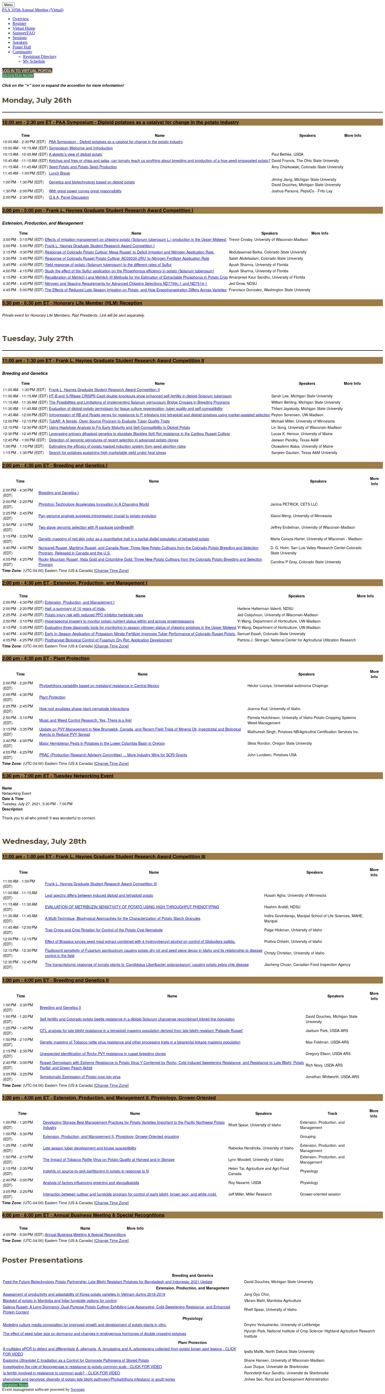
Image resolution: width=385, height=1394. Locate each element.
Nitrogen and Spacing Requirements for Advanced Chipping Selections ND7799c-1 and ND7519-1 (126, 283)
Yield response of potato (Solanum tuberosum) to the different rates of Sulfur (108, 264)
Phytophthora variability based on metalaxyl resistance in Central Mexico (99, 685)
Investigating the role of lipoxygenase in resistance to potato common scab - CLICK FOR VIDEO (82, 1366)
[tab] (192, 122)
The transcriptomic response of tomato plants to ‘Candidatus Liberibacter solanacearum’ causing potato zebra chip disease (147, 964)
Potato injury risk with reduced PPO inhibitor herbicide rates (94, 614)
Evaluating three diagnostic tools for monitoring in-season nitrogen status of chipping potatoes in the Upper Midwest (140, 627)
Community (22, 52)
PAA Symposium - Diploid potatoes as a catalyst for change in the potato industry (116, 141)
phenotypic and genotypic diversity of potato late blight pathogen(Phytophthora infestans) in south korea (89, 1379)
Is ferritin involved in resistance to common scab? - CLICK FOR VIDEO (61, 1372)
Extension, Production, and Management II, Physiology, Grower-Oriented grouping (111, 1136)
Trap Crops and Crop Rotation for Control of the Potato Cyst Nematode (104, 929)
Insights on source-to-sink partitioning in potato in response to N (96, 1171)
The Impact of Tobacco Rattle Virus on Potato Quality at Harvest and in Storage (108, 1159)
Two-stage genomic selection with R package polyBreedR (86, 527)
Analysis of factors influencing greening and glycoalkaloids (91, 1182)
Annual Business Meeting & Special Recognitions (85, 1234)
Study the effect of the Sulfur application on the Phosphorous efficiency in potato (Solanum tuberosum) (129, 270)
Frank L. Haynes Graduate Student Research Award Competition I (100, 245)
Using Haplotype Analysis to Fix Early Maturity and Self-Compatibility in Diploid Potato (119, 427)
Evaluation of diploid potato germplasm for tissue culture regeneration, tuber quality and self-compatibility (136, 408)
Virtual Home (24, 28)
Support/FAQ (24, 33)
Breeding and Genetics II (60, 1007)
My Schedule (34, 61)
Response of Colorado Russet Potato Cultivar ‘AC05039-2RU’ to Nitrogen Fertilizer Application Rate (127, 258)
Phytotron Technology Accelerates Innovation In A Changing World (93, 504)
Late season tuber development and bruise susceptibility (89, 1147)
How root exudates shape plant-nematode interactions (84, 708)
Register (19, 23)
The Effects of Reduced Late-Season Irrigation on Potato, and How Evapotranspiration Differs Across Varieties (136, 289)
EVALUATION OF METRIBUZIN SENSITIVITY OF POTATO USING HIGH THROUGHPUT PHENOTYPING (132, 906)
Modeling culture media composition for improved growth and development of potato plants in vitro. (85, 1324)
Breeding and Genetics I (58, 492)
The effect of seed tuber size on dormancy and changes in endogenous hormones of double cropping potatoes (94, 1333)
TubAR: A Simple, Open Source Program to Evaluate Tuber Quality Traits (109, 421)
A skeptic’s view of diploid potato (75, 154)
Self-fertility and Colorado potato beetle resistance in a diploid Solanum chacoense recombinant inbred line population (137, 1019)
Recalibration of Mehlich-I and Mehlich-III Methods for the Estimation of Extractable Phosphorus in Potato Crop (136, 277)
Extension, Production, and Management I (79, 602)
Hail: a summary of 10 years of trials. (75, 608)
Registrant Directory (40, 56)
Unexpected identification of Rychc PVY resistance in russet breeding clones (103, 1053)
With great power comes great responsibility (85, 190)
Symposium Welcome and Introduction (81, 147)
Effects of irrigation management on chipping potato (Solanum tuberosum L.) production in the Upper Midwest (135, 239)
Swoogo (78, 1389)
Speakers (20, 42)
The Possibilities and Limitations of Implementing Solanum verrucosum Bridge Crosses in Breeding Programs (139, 402)
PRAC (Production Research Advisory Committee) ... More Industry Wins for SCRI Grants (113, 754)
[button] (27, 70)
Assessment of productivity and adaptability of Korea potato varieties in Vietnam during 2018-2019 (84, 1294)
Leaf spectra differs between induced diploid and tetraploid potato (99, 895)
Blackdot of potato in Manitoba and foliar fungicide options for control (60, 1300)
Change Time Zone (111, 570)
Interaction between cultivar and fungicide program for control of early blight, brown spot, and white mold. (130, 1194)
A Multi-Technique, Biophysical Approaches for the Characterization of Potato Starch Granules (122, 918)
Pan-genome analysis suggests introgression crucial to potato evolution (97, 515)
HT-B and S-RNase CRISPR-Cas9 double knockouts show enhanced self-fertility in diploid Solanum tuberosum (140, 395)
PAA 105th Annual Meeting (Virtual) (32, 10)
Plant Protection (52, 697)
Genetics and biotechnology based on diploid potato (92, 182)
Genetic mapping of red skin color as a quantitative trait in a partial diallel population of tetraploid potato (123, 538)
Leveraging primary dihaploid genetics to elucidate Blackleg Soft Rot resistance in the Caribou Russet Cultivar (139, 433)
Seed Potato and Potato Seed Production (83, 166)
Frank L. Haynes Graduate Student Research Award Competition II (104, 389)
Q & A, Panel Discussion (69, 197)
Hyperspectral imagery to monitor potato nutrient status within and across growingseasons (119, 621)
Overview (21, 19)
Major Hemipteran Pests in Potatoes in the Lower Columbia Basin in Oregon (102, 743)
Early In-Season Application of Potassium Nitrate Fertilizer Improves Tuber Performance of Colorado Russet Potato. (140, 633)
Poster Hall (22, 47)
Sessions (20, 37)
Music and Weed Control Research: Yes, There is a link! (85, 720)
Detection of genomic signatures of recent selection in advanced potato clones (113, 439)
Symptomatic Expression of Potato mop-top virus (80, 1076)
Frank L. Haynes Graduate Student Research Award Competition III (101, 883)
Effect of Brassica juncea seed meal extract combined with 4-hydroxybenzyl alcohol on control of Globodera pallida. (140, 941)
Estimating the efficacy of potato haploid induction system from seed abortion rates (117, 446)
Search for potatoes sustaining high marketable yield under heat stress (107, 452)
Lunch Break (59, 173)
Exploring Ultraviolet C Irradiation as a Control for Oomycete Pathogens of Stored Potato (76, 1360)
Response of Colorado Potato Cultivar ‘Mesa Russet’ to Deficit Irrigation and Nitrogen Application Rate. (129, 252)
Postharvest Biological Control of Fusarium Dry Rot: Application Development (108, 639)
